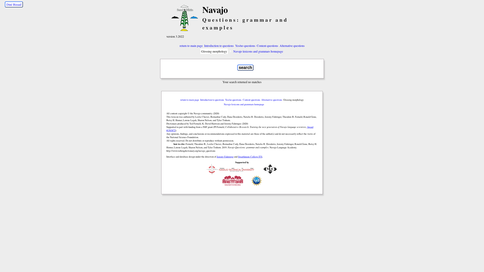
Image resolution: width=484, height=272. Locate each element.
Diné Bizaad (13, 4)
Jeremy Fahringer (225, 156)
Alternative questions (292, 46)
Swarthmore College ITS (250, 156)
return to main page (191, 46)
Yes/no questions (245, 46)
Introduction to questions (219, 46)
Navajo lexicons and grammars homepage (258, 51)
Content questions (267, 46)
